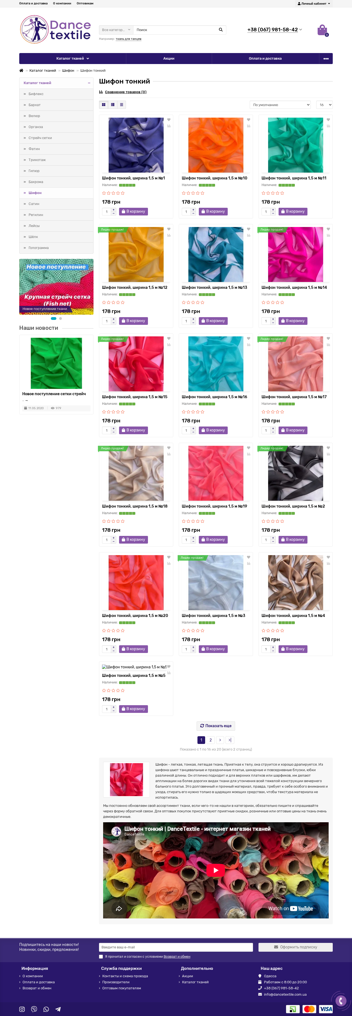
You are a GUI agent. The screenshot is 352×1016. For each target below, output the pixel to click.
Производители (116, 982)
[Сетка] (103, 105)
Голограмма (39, 248)
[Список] (112, 105)
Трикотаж (37, 160)
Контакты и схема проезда (125, 976)
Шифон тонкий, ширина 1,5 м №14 (294, 287)
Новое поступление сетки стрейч (54, 394)
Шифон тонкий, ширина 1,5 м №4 (293, 615)
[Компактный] (121, 105)
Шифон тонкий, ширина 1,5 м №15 (134, 397)
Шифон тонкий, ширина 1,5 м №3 (213, 615)
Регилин (36, 215)
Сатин (34, 204)
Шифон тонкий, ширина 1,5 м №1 (133, 178)
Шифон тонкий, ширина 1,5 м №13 (214, 287)
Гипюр (34, 171)
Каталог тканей (70, 58)
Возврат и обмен (37, 988)
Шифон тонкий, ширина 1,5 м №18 (134, 506)
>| (230, 740)
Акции (168, 58)
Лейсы (34, 226)
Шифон (68, 70)
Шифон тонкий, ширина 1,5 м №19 (214, 506)
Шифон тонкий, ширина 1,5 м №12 (134, 287)
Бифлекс (36, 94)
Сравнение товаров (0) (126, 92)
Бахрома (36, 182)
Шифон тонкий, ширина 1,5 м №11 (294, 178)
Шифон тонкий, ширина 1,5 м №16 (214, 397)
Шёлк (33, 237)
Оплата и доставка (33, 3)
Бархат (35, 105)
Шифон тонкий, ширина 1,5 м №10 (214, 178)
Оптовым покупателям (121, 988)
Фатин (34, 149)
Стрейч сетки (40, 138)
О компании (62, 3)
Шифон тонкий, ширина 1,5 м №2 (293, 506)
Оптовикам (85, 3)
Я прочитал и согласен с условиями (147, 957)
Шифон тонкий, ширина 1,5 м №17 (294, 397)
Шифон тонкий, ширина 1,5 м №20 (135, 615)
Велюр (34, 116)
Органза (36, 127)
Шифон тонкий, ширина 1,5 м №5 (134, 675)
